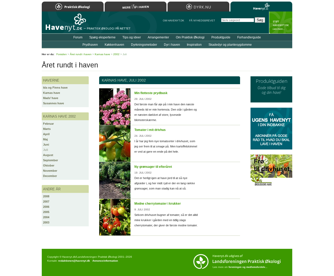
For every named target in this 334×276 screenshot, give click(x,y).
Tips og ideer (131, 37)
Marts (47, 128)
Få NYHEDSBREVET (202, 20)
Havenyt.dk (261, 7)
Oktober (48, 165)
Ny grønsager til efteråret (153, 167)
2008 (46, 196)
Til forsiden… (64, 24)
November (50, 170)
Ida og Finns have (55, 87)
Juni (46, 144)
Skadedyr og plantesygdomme (230, 45)
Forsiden (61, 54)
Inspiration (194, 45)
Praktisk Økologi (73, 7)
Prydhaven (90, 45)
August (48, 155)
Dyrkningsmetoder (144, 45)
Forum (77, 37)
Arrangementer (158, 37)
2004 (46, 217)
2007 (46, 201)
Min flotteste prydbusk (151, 93)
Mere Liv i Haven (135, 7)
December (50, 175)
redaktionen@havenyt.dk (74, 260)
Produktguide (220, 37)
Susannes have (53, 103)
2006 (46, 206)
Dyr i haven (172, 45)
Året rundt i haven (81, 54)
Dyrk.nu (198, 7)
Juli (45, 149)
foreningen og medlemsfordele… (248, 267)
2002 (116, 54)
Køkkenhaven (114, 45)
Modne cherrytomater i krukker (157, 203)
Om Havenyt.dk (173, 20)
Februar (48, 123)
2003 (46, 222)
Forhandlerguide (249, 37)
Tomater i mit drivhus (150, 130)
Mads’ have (50, 98)
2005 (46, 212)
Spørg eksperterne (102, 37)
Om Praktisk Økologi (190, 37)
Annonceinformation (105, 260)
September (50, 160)
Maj (45, 139)
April (46, 134)
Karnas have (51, 92)
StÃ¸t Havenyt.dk (280, 22)
